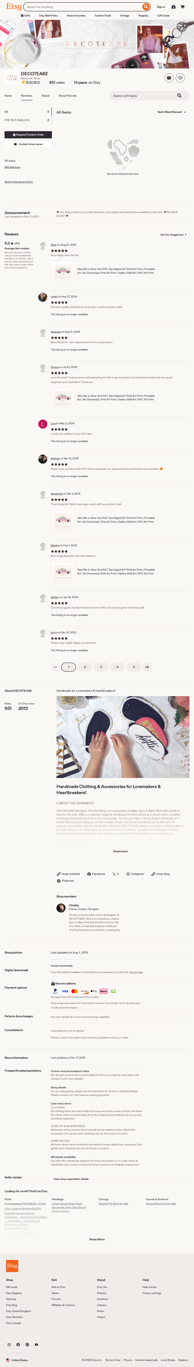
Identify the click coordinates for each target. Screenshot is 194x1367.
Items (8, 95)
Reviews (26, 95)
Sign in (161, 6)
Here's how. (136, 972)
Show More (97, 1239)
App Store (19, 1336)
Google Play (47, 1336)
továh (54, 296)
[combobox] (82, 6)
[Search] (146, 6)
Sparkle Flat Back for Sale (113, 1203)
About (45, 95)
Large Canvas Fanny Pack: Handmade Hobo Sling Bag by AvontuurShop (69, 1207)
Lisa (53, 423)
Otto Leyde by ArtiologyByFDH (23, 1208)
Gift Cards (163, 15)
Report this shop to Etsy (19, 181)
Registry (143, 15)
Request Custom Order (30, 134)
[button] (169, 77)
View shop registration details (71, 1178)
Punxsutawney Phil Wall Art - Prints (25, 1203)
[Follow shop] (180, 77)
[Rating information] (23, 82)
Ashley (55, 597)
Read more (120, 851)
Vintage (124, 15)
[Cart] (182, 6)
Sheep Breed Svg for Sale (161, 1203)
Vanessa (56, 331)
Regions (183, 1360)
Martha (55, 545)
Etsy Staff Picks (48, 15)
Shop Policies (68, 95)
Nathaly (55, 458)
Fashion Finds (103, 15)
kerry (54, 632)
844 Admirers (12, 167)
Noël (53, 244)
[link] (55, 667)
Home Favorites (76, 15)
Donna (55, 367)
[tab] (28, 112)
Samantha (57, 493)
